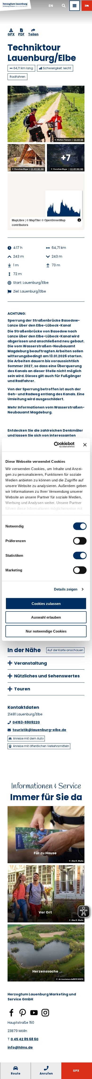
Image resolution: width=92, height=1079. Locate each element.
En (51, 5)
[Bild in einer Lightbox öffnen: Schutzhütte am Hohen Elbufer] (26, 157)
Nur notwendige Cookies (46, 631)
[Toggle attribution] (79, 220)
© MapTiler (33, 220)
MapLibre (18, 220)
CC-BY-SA (78, 140)
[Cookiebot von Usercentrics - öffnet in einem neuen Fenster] (56, 445)
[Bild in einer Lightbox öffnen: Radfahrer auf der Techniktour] (46, 114)
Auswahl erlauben (46, 617)
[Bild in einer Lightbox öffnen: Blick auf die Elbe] (65, 157)
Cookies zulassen (46, 603)
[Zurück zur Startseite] (16, 5)
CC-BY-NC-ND (37, 169)
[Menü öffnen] (74, 5)
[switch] (80, 540)
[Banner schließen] (85, 444)
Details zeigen (65, 589)
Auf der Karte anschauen (65, 650)
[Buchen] (87, 5)
